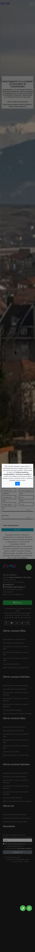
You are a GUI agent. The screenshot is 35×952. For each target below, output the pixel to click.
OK (17, 484)
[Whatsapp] (29, 908)
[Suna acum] (23, 908)
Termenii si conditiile (23, 474)
